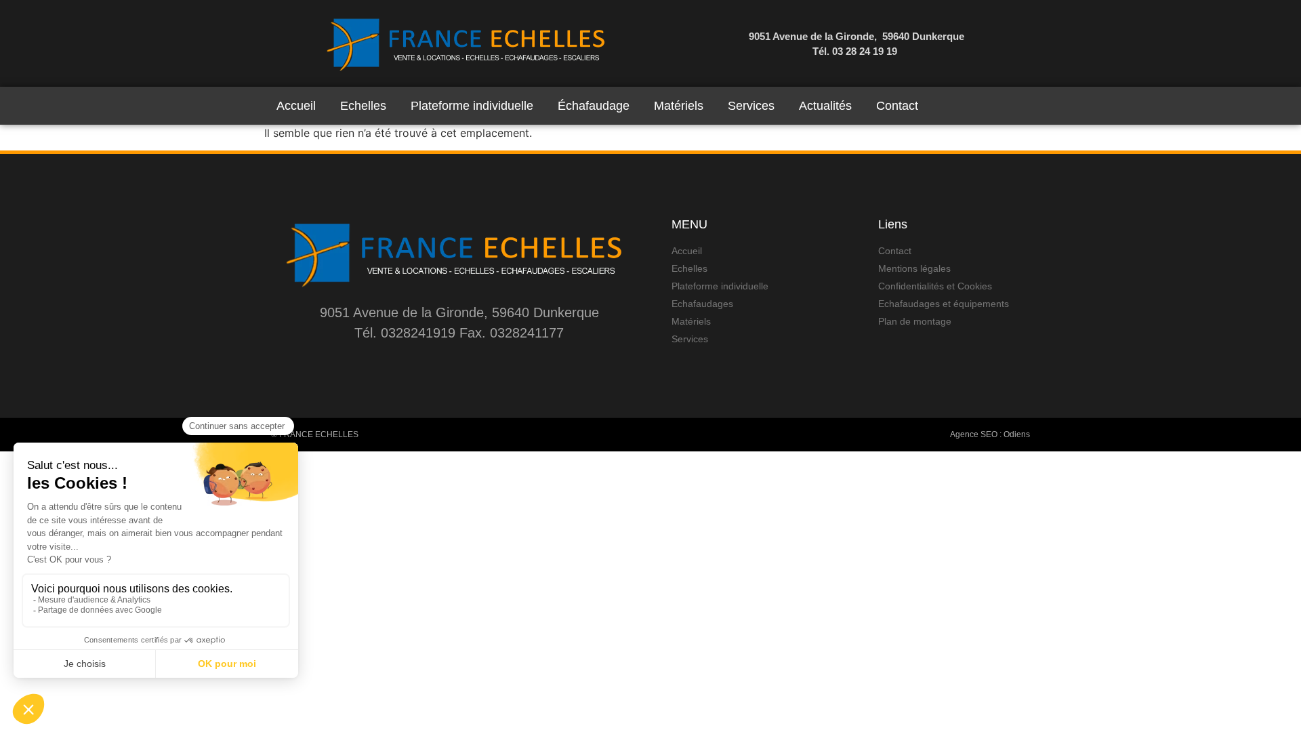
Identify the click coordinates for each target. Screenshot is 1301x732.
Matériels (678, 106)
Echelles (363, 106)
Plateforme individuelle (472, 106)
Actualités (825, 106)
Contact (897, 106)
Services (751, 106)
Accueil (296, 106)
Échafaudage (593, 106)
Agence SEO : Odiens (990, 434)
